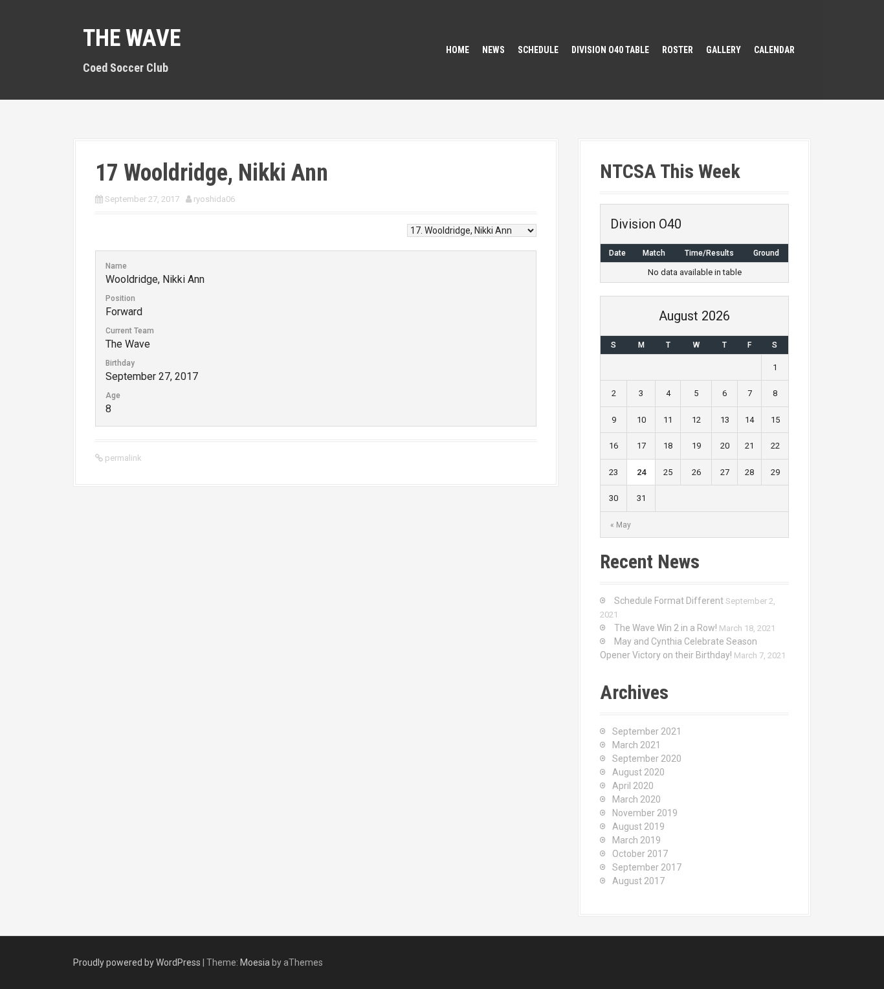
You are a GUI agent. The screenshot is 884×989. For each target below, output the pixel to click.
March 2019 (636, 840)
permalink (122, 458)
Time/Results (709, 253)
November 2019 (645, 813)
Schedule (538, 50)
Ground (766, 253)
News (493, 50)
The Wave (132, 38)
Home (457, 50)
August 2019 (638, 826)
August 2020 (638, 772)
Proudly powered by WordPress (137, 962)
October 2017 (640, 854)
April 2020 (633, 786)
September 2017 (646, 867)
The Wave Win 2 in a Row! (665, 628)
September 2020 (646, 758)
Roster (677, 50)
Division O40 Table (610, 50)
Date (617, 253)
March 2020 (636, 799)
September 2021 (646, 731)
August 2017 (638, 881)
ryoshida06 (214, 199)
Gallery (723, 50)
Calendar (774, 50)
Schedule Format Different (669, 600)
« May (620, 524)
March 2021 (636, 745)
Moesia (255, 962)
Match (654, 253)
